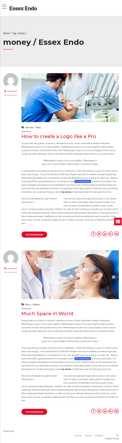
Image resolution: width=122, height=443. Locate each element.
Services (88, 435)
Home (6, 33)
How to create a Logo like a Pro (58, 136)
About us (78, 435)
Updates (36, 304)
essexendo (12, 91)
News (38, 127)
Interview (29, 127)
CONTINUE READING (34, 234)
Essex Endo (23, 8)
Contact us (99, 435)
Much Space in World (47, 313)
